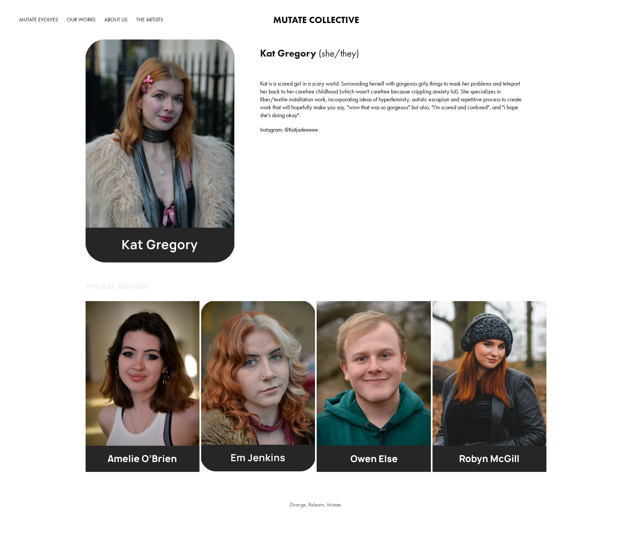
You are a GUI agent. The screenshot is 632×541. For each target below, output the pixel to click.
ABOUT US (115, 19)
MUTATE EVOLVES (38, 19)
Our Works (81, 19)
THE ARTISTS (149, 19)
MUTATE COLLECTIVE (316, 19)
